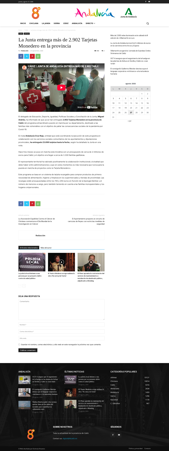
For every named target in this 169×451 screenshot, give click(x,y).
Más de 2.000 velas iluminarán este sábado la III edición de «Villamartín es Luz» (129, 36)
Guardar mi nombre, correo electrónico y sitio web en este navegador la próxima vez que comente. (61, 344)
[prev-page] (20, 285)
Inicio (20, 30)
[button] (148, 23)
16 (148, 103)
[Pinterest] (32, 56)
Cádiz (26, 30)
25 (119, 112)
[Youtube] (149, 1)
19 (126, 108)
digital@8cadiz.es (70, 438)
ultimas (26, 33)
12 (126, 103)
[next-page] (23, 285)
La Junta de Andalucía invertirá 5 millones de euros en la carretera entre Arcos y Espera (130, 44)
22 (142, 108)
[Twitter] (26, 56)
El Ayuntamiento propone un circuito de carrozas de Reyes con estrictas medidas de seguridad (86, 221)
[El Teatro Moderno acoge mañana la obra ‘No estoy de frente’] (61, 262)
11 (119, 103)
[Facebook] (145, 1)
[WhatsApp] (38, 56)
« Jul (129, 121)
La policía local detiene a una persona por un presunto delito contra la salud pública (29, 276)
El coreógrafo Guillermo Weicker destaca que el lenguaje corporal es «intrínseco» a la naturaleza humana (129, 71)
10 (113, 103)
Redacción (24, 51)
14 (136, 103)
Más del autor (46, 248)
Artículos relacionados (29, 248)
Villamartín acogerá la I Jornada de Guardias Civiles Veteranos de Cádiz (130, 52)
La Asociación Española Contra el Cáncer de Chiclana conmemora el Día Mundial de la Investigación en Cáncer (36, 221)
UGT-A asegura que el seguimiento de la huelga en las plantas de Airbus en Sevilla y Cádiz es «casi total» (130, 61)
